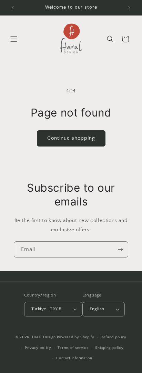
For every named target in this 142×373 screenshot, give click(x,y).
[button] (13, 39)
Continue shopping (71, 138)
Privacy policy (38, 348)
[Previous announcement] (12, 7)
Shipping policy (109, 348)
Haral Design (44, 337)
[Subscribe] (120, 249)
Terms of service (73, 348)
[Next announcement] (129, 7)
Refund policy (113, 337)
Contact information (74, 358)
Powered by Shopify (75, 337)
